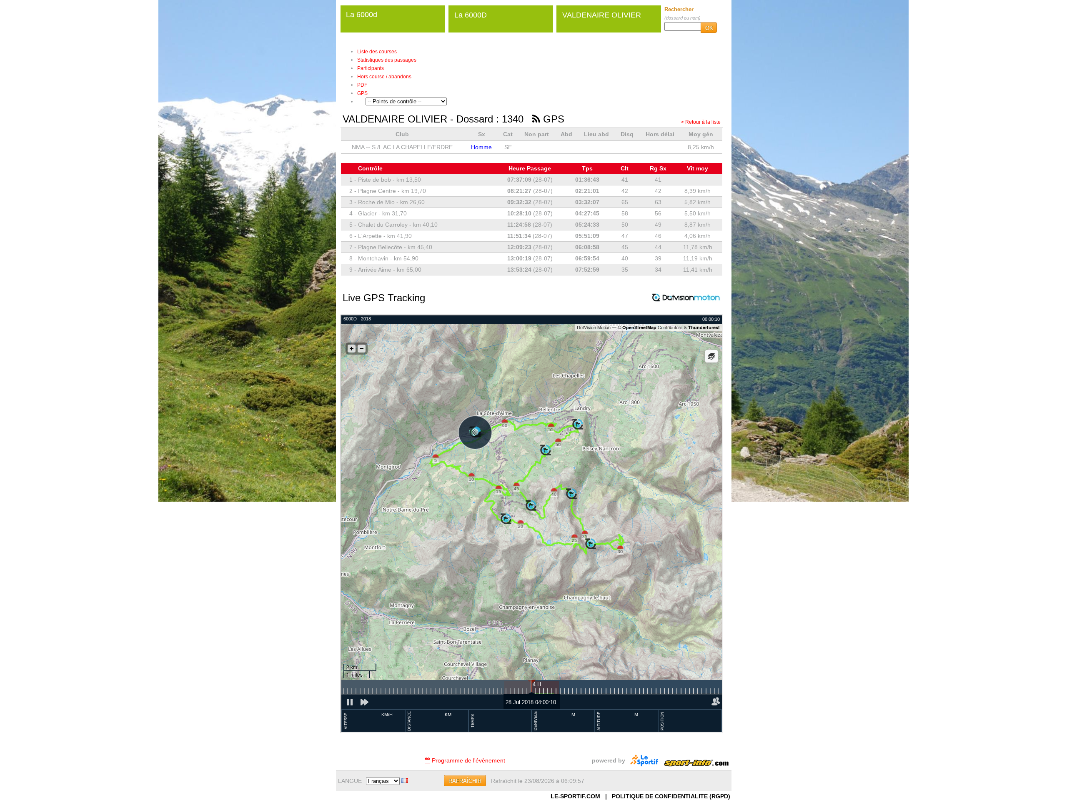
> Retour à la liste (701, 122)
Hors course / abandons (384, 77)
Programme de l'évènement (467, 760)
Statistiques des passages (386, 60)
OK (709, 28)
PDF (362, 85)
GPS (362, 93)
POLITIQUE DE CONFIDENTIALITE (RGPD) (671, 796)
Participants (370, 68)
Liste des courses (377, 52)
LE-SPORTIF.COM (575, 796)
